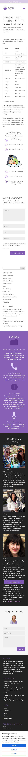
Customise (14, 749)
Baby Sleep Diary (7, 278)
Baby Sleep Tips (7, 283)
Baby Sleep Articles (8, 275)
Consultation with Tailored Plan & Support (14, 350)
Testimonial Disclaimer (14, 601)
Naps (4, 318)
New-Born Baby (16, 140)
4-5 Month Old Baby (16, 149)
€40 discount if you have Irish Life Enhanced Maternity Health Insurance (13, 683)
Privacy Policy (7, 718)
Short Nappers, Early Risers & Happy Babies (16, 182)
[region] (14, 744)
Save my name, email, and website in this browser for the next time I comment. (14, 246)
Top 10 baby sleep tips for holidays (12, 326)
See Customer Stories (14, 582)
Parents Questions (8, 294)
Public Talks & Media (14, 422)
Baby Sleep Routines (20, 29)
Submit (21, 649)
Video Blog (6, 302)
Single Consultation (14, 373)
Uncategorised (7, 299)
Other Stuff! (6, 291)
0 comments (7, 32)
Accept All (14, 745)
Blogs (4, 286)
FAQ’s (5, 708)
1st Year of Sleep (14, 393)
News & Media (7, 289)
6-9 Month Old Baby (16, 172)
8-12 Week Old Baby (16, 144)
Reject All (14, 753)
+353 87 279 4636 (14, 1)
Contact (6, 716)
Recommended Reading (9, 297)
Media (5, 713)
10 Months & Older (15, 176)
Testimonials (7, 711)
